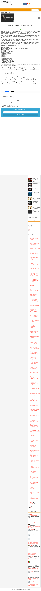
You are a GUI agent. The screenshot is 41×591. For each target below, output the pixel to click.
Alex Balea (31, 556)
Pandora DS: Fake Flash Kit (33, 371)
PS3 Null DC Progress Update (34, 253)
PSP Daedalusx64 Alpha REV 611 (34, 467)
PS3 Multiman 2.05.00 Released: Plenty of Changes (10, 106)
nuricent (31, 534)
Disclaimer (13, 4)
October (31, 502)
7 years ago (36, 543)
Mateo (31, 561)
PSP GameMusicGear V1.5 (33, 368)
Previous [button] (2, 18)
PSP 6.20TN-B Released (33, 247)
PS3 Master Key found (33, 285)
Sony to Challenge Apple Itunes (34, 369)
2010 (30, 235)
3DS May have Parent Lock (33, 252)
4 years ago (32, 527)
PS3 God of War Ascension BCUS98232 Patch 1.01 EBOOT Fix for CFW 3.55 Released (36, 207)
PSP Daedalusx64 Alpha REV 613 (34, 444)
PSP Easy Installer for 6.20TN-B (34, 243)
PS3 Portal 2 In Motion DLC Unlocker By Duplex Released (35, 211)
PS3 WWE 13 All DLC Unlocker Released (35, 188)
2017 (30, 226)
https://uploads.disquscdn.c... (34, 515)
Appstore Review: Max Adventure (35, 476)
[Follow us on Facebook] (26, 4)
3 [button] (21, 22)
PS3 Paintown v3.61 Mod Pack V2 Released (36, 193)
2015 (30, 229)
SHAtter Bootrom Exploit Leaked (34, 367)
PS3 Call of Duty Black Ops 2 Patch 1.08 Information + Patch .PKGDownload (35, 202)
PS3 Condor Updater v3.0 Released (7, 105)
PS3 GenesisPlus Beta (33, 488)
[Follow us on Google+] (27, 4)
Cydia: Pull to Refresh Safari (34, 338)
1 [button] (19, 22)
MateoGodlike (19, 589)
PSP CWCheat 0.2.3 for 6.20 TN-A (34, 314)
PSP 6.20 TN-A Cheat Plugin (34, 290)
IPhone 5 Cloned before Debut (34, 430)
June (30, 507)
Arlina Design (28, 589)
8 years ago (33, 554)
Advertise (18, 4)
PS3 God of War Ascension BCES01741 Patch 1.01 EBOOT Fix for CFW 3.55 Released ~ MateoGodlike (33, 584)
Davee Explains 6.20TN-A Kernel (34, 304)
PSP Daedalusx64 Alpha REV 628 (34, 372)
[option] (7, 17)
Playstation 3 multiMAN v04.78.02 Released (8, 104)
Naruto (31, 514)
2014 (30, 230)
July (30, 506)
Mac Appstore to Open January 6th (35, 431)
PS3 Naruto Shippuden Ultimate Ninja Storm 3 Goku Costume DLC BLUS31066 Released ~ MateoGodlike (33, 521)
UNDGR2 (31, 524)
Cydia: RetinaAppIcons (33, 452)
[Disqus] (20, 134)
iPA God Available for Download (34, 349)
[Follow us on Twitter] (29, 6)
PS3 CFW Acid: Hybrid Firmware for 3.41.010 (20, 25)
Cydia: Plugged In (32, 424)
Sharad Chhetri (32, 581)
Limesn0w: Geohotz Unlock (34, 434)
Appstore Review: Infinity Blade (34, 494)
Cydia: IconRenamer (33, 295)
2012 (30, 233)
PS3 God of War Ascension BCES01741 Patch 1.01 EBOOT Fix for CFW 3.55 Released (36, 198)
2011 (30, 234)
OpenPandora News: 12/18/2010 (34, 409)
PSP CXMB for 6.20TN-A (33, 294)
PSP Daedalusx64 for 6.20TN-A (34, 353)
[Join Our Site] (29, 4)
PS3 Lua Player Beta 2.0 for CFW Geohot (8, 97)
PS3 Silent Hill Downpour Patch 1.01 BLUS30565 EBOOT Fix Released (36, 184)
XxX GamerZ (32, 529)
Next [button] (39, 18)
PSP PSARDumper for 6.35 (33, 244)
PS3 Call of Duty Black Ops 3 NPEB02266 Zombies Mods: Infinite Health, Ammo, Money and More (35, 180)
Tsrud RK (31, 545)
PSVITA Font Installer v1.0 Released (34, 217)
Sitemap (3, 4)
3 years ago (33, 522)
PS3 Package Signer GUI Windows (7, 96)
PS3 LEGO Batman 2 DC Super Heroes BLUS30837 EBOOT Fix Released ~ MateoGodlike (32, 553)
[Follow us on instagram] (24, 4)
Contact (8, 4)
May (30, 508)
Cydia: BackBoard (32, 289)
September (31, 503)
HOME (2, 9)
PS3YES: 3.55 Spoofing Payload (34, 442)
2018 (30, 225)
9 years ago (33, 585)
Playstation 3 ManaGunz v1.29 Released (33, 558)
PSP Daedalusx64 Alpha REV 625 (34, 405)
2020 (30, 222)
